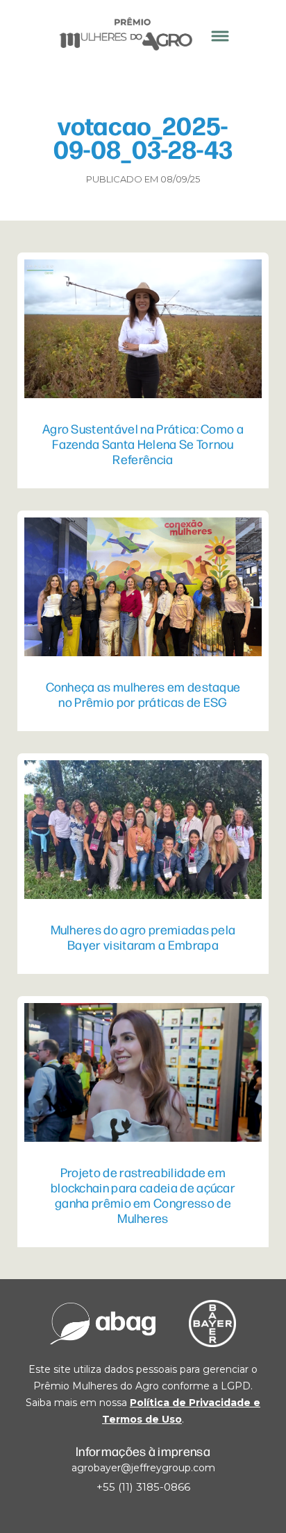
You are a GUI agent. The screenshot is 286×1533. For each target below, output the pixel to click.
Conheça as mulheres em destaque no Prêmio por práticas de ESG (143, 693)
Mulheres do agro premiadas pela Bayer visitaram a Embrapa (143, 936)
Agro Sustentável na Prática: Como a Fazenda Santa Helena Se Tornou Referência (143, 443)
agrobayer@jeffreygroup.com (143, 1468)
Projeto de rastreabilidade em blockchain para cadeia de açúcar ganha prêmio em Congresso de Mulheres (143, 1194)
